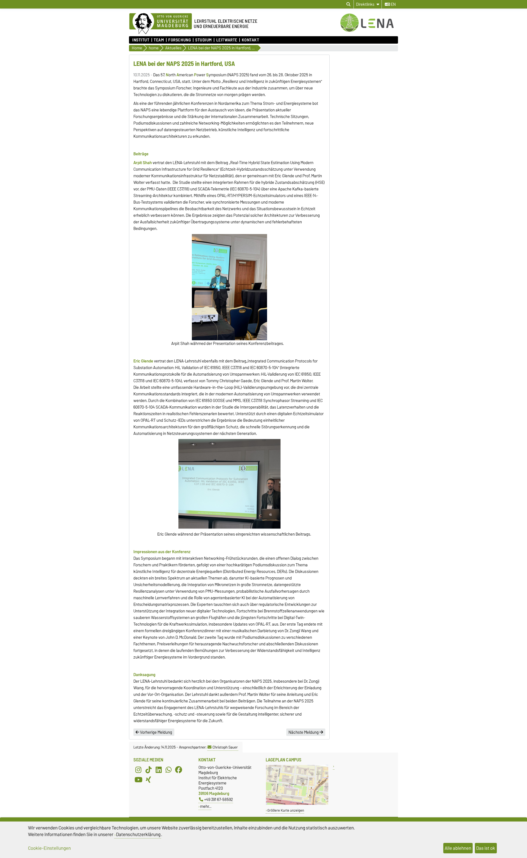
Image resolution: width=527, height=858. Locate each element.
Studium (203, 40)
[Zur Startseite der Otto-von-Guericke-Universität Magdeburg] (160, 24)
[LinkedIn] (159, 770)
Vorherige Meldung (155, 732)
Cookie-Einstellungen (49, 848)
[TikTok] (148, 770)
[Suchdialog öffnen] (348, 4)
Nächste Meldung (303, 732)
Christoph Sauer (225, 747)
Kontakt (250, 40)
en (393, 4)
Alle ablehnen (458, 848)
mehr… (205, 806)
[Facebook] (179, 770)
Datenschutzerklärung (138, 834)
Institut (140, 40)
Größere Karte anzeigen (285, 810)
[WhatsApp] (168, 770)
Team (159, 40)
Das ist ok (485, 848)
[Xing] (148, 779)
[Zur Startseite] (369, 31)
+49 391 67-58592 (218, 799)
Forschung (179, 40)
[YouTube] (138, 779)
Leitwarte (226, 40)
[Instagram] (138, 770)
